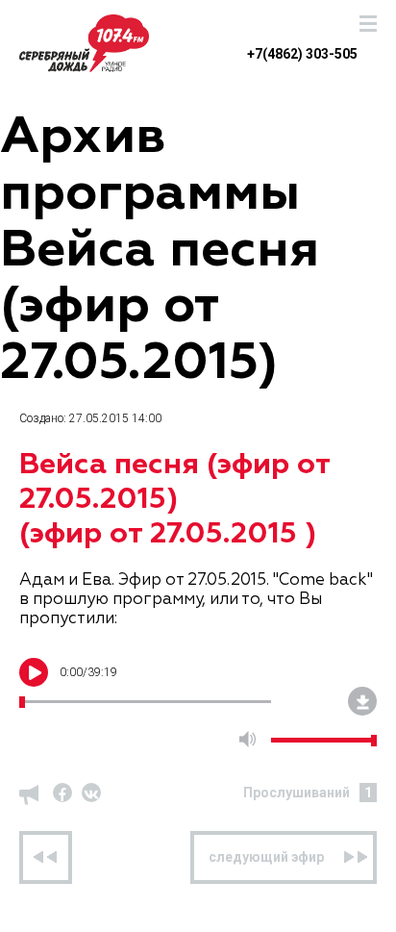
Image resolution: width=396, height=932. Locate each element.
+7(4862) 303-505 (302, 54)
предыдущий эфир (45, 857)
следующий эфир (266, 857)
